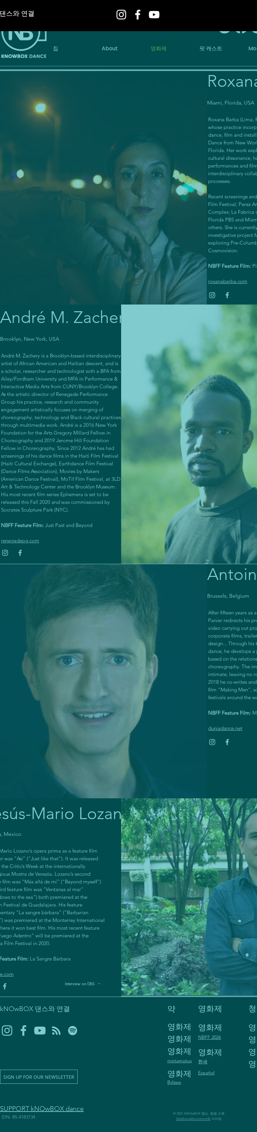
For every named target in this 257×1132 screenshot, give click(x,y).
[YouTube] (154, 14)
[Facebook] (137, 14)
